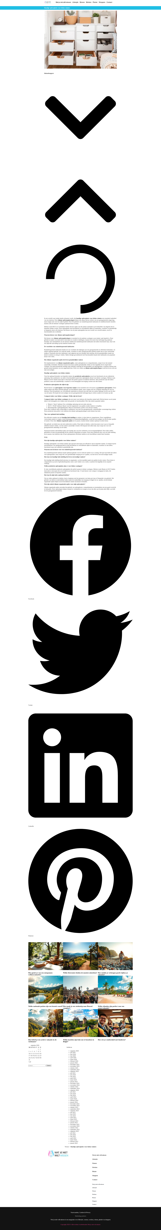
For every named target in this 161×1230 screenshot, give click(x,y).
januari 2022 (74, 1143)
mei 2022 (73, 1136)
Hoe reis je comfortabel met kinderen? (112, 1040)
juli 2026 (72, 1052)
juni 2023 (73, 1114)
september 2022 (75, 1129)
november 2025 (74, 1066)
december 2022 (74, 1124)
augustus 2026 (74, 1051)
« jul (29, 1062)
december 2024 (74, 1083)
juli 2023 (72, 1112)
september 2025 (75, 1069)
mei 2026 (73, 1056)
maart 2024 (73, 1099)
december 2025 (74, 1064)
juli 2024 (72, 1092)
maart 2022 (73, 1140)
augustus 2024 (74, 1090)
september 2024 (75, 1088)
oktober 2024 (74, 1087)
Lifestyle (75, 2)
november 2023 (74, 1105)
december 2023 (74, 1104)
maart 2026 (73, 1059)
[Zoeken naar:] (37, 1066)
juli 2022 (72, 1133)
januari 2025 (74, 1081)
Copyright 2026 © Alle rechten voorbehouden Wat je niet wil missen (80, 1224)
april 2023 (73, 1117)
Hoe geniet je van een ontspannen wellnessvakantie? (40, 974)
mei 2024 (73, 1095)
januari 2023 (74, 1122)
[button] (80, 117)
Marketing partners (80, 1216)
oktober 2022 (74, 1128)
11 (31, 1053)
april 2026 (73, 1057)
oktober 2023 (74, 1107)
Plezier (95, 2)
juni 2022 (73, 1134)
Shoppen (102, 2)
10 (29, 1053)
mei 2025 (73, 1076)
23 (40, 1055)
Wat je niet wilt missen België (37, 1161)
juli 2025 (72, 1073)
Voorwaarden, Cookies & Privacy (80, 1212)
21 (37, 1055)
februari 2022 (74, 1141)
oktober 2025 (74, 1068)
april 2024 (73, 1097)
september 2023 (75, 1109)
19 (33, 1055)
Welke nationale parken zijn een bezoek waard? (45, 1006)
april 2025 (73, 1078)
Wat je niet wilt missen (63, 2)
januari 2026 (74, 1063)
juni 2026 (73, 1054)
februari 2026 (74, 1061)
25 (31, 1058)
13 (35, 1053)
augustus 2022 (74, 1131)
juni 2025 (73, 1075)
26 (33, 1058)
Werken (88, 2)
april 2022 (73, 1138)
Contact (109, 2)
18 (31, 1055)
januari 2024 (74, 1102)
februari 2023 (74, 1121)
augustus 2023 (74, 1110)
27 (35, 1058)
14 (37, 1053)
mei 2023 (73, 1116)
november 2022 (74, 1126)
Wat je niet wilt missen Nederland (38, 1164)
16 (40, 1053)
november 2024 (74, 1085)
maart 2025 (73, 1080)
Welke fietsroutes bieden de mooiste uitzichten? (80, 973)
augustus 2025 (74, 1071)
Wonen (82, 2)
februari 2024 (74, 1100)
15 (38, 1053)
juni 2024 (73, 1093)
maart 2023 (73, 1119)
